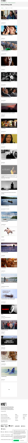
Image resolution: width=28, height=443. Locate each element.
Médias (24, 417)
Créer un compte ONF (4, 414)
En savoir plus (22, 440)
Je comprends (16, 440)
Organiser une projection (4, 421)
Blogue (16, 414)
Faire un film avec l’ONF (4, 420)
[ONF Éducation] (3, 0)
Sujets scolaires (3, 2)
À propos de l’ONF (3, 411)
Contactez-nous (25, 414)
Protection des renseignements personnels (6, 436)
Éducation (16, 417)
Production (16, 420)
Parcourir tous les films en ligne (5, 417)
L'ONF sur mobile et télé (4, 424)
